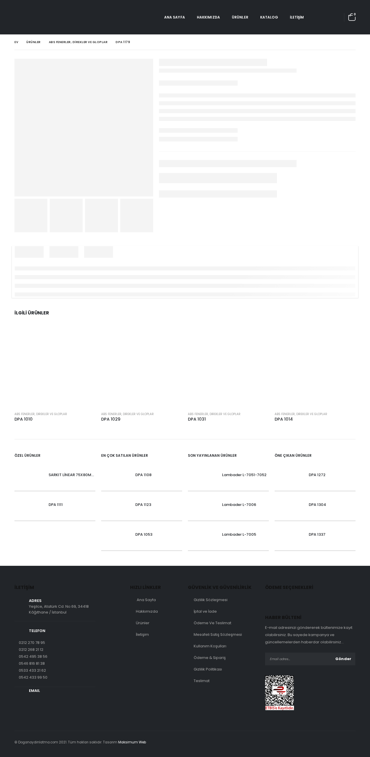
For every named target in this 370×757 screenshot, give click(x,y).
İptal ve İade (205, 611)
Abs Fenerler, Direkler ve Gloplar (40, 414)
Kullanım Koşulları (210, 646)
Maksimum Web (132, 742)
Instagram (350, 742)
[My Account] (334, 17)
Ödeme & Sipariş (210, 657)
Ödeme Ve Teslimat (212, 623)
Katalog (269, 17)
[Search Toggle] (318, 17)
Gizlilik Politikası (208, 669)
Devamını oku (86, 335)
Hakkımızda (208, 17)
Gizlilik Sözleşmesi (210, 600)
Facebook (338, 742)
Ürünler (240, 17)
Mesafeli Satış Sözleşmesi (218, 634)
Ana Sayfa (174, 17)
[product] (54, 366)
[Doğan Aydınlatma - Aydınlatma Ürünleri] (30, 17)
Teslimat (202, 681)
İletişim (297, 17)
